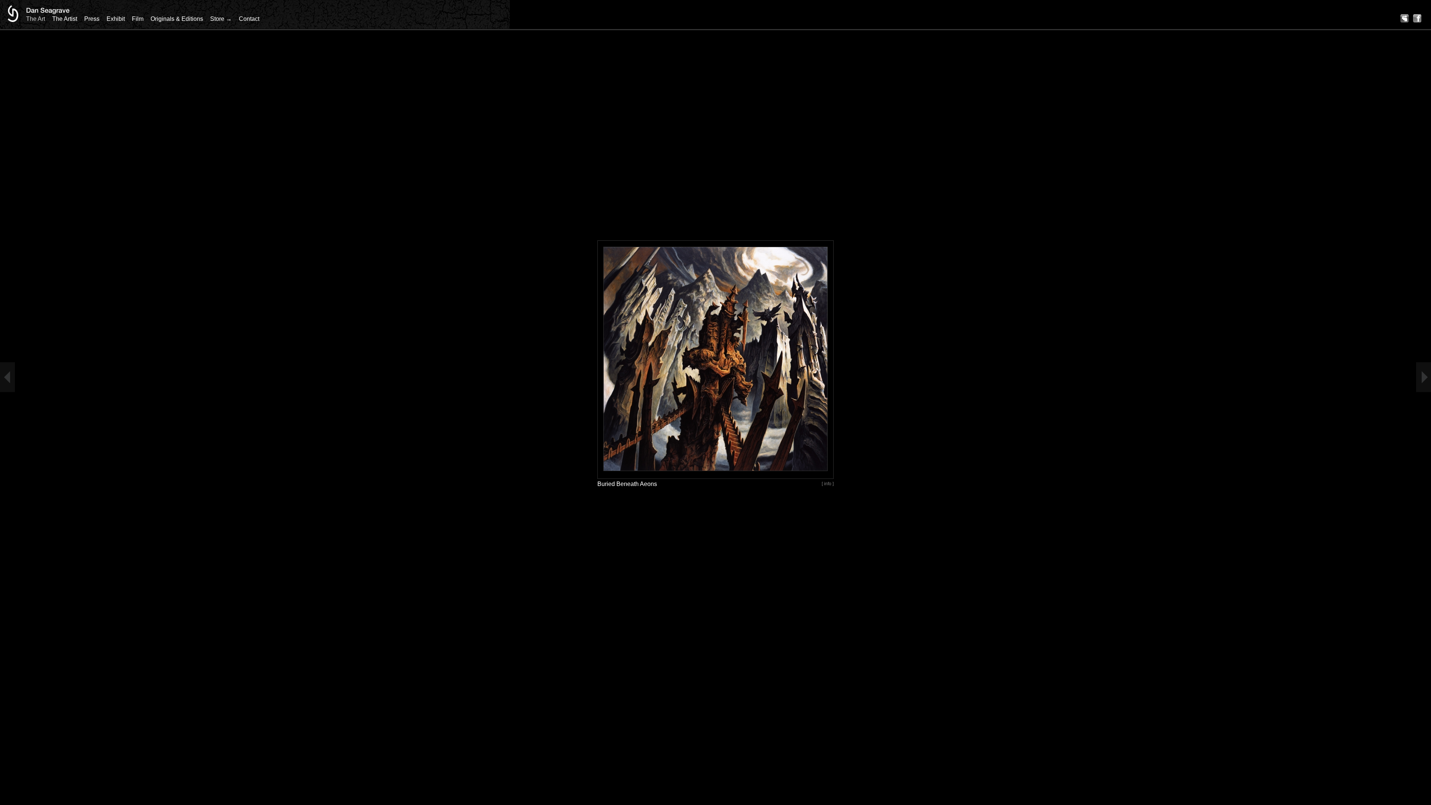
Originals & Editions (177, 19)
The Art (35, 19)
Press (91, 19)
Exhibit (116, 19)
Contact (249, 19)
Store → (221, 19)
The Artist (64, 19)
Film (137, 19)
